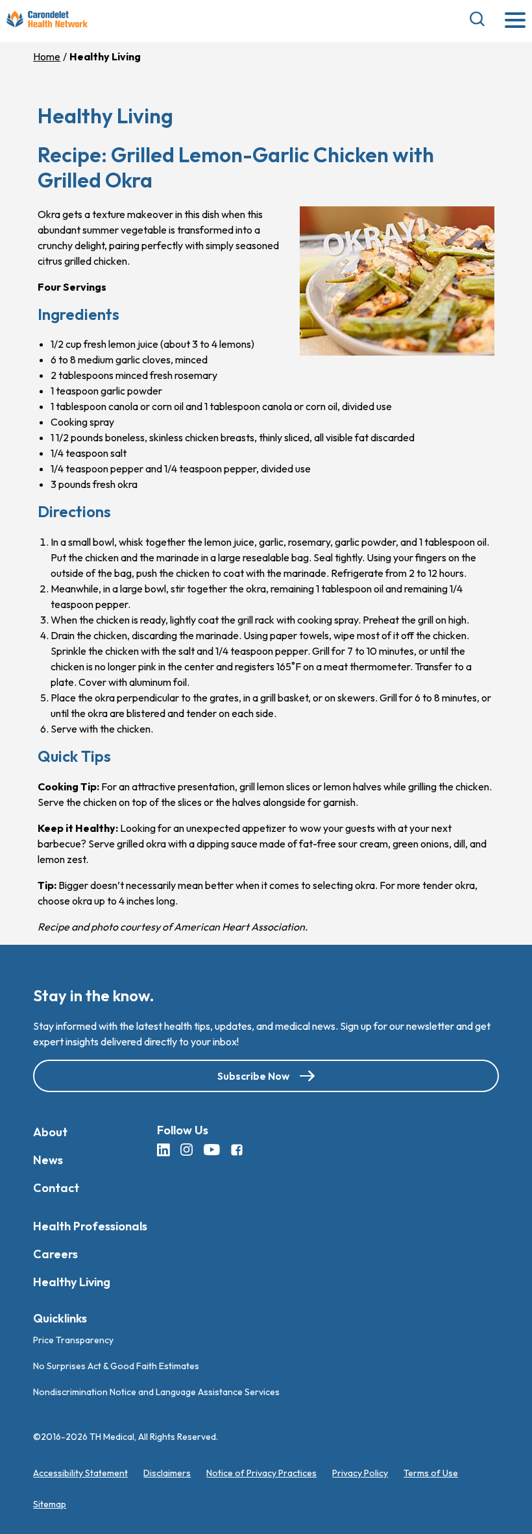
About (50, 1131)
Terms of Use (431, 1473)
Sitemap (49, 1504)
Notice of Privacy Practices (261, 1473)
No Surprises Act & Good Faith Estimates (116, 1366)
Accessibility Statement (80, 1473)
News (48, 1159)
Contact (56, 1187)
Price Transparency (73, 1340)
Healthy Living (71, 1281)
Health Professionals (90, 1225)
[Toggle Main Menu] (515, 21)
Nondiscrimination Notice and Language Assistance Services (156, 1392)
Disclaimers (167, 1473)
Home (46, 56)
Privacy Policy (360, 1473)
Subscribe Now (253, 1075)
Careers (55, 1253)
